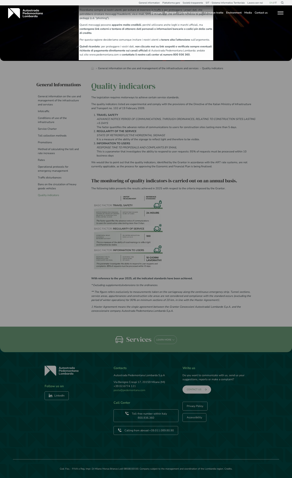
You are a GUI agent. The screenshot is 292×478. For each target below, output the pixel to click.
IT (276, 2)
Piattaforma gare (171, 2)
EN (271, 2)
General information (149, 2)
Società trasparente (193, 2)
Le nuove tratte (213, 13)
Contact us (261, 13)
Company (156, 13)
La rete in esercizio (190, 13)
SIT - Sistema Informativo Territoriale (225, 2)
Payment (170, 13)
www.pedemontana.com (104, 54)
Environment (234, 13)
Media (248, 13)
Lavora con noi (255, 2)
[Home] (26, 13)
